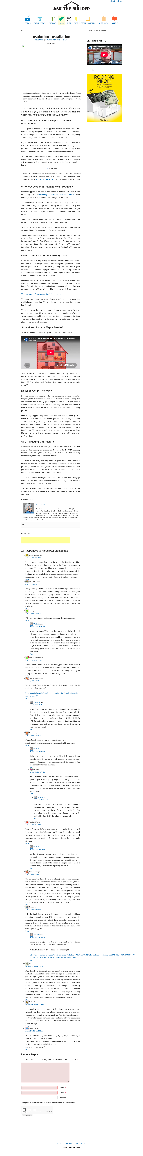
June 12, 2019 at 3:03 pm (33, 558)
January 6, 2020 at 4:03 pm (42, 800)
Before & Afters (88, 23)
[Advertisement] (45, 540)
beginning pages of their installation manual (57, 194)
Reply (27, 579)
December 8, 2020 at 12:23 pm (34, 1004)
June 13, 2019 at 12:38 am (33, 681)
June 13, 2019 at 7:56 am (37, 705)
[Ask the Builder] (71, 5)
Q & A (61, 23)
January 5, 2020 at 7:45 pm (38, 772)
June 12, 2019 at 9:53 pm (33, 613)
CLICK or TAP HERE (44, 179)
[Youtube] (23, 525)
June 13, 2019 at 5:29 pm (33, 825)
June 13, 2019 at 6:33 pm (37, 849)
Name (62, 1088)
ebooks (59, 1143)
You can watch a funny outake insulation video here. (42, 294)
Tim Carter (36, 624)
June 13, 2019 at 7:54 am (37, 751)
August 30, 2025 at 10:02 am (34, 1031)
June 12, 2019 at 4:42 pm (33, 584)
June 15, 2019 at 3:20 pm (33, 874)
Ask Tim (119, 1)
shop (76, 1143)
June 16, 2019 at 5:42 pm (37, 937)
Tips (76, 23)
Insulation (39, 40)
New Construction (53, 40)
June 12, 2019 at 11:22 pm (33, 660)
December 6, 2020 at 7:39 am (34, 966)
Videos (28, 23)
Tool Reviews (40, 23)
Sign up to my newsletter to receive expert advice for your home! (49, 1103)
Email (62, 1093)
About (112, 1)
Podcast (52, 23)
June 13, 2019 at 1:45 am (33, 735)
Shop (69, 23)
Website (62, 1098)
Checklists (103, 23)
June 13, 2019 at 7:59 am (37, 626)
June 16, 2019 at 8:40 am (33, 909)
